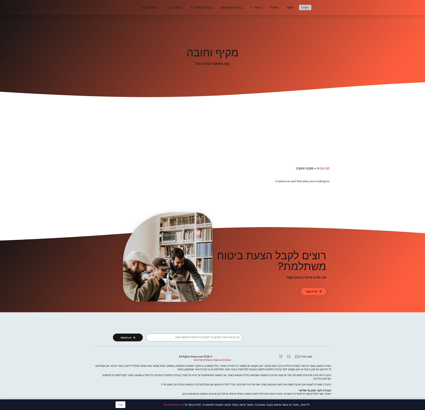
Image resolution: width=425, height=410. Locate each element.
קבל (120, 404)
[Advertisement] (212, 139)
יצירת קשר (149, 7)
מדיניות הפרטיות (174, 404)
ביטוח (258, 7)
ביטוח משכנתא (231, 7)
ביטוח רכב (175, 7)
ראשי (290, 7)
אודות (274, 7)
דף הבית (323, 168)
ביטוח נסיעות (203, 7)
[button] (313, 291)
